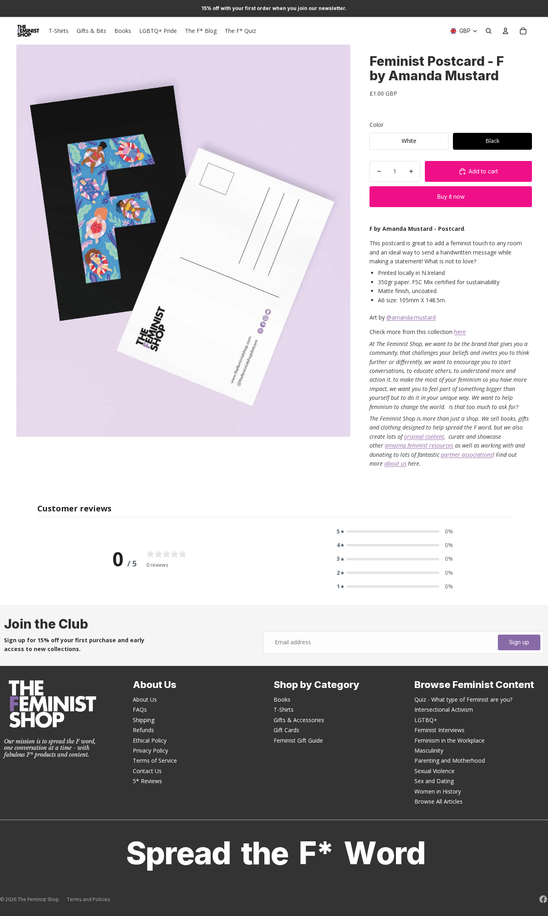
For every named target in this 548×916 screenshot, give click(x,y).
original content (424, 436)
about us (395, 463)
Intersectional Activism (443, 709)
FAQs (140, 709)
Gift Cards (286, 730)
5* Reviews (147, 781)
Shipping (143, 720)
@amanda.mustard (411, 317)
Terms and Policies (88, 899)
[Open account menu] (505, 31)
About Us (145, 699)
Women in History (437, 791)
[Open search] (488, 31)
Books (282, 699)
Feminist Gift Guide (298, 740)
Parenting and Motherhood (449, 760)
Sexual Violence (434, 771)
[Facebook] (543, 899)
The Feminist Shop (38, 899)
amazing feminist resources (419, 445)
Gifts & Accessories (299, 720)
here (460, 332)
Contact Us (147, 771)
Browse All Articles (438, 801)
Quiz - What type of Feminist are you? (463, 699)
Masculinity (428, 750)
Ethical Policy (149, 740)
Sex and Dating (434, 781)
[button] (395, 531)
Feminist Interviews (439, 730)
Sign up (519, 642)
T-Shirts (284, 709)
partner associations (467, 454)
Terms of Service (155, 760)
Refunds (143, 730)
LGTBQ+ (425, 720)
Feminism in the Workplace (449, 740)
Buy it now (451, 196)
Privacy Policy (150, 750)
